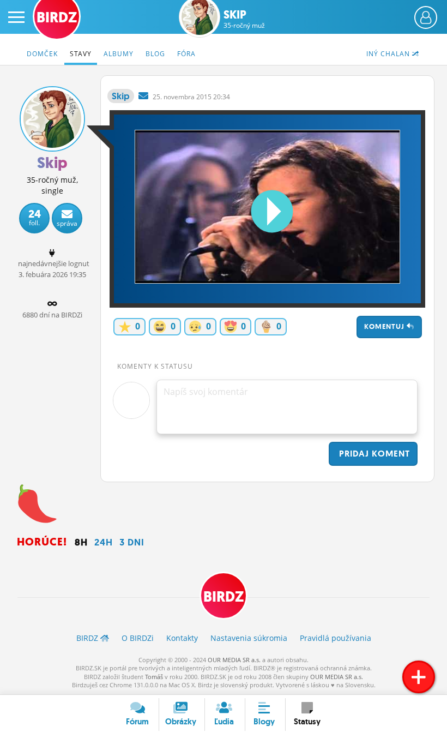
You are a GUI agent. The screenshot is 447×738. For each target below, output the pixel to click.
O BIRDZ (138, 638)
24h (103, 542)
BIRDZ (223, 597)
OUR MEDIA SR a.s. (234, 660)
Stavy (81, 53)
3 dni (131, 542)
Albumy (119, 53)
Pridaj (373, 453)
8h (81, 542)
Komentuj (385, 326)
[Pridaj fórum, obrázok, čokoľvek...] (418, 677)
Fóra (186, 53)
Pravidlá (335, 638)
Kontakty (182, 638)
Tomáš (154, 677)
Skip (244, 19)
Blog (155, 53)
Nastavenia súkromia (248, 638)
